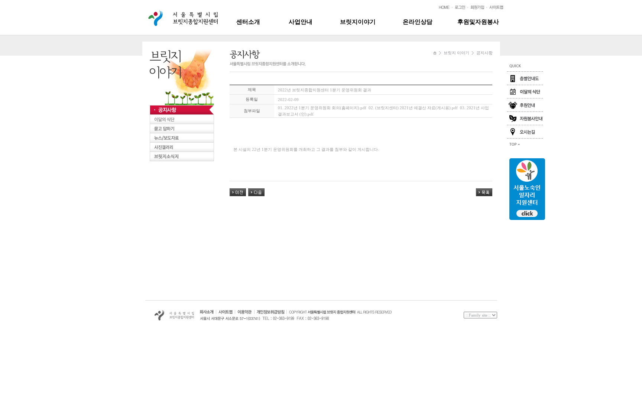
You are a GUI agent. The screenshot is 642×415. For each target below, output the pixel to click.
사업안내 (300, 22)
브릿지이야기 (358, 22)
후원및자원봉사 (478, 22)
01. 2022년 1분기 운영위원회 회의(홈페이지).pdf (322, 108)
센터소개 (248, 22)
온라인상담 (417, 22)
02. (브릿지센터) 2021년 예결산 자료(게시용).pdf (413, 108)
